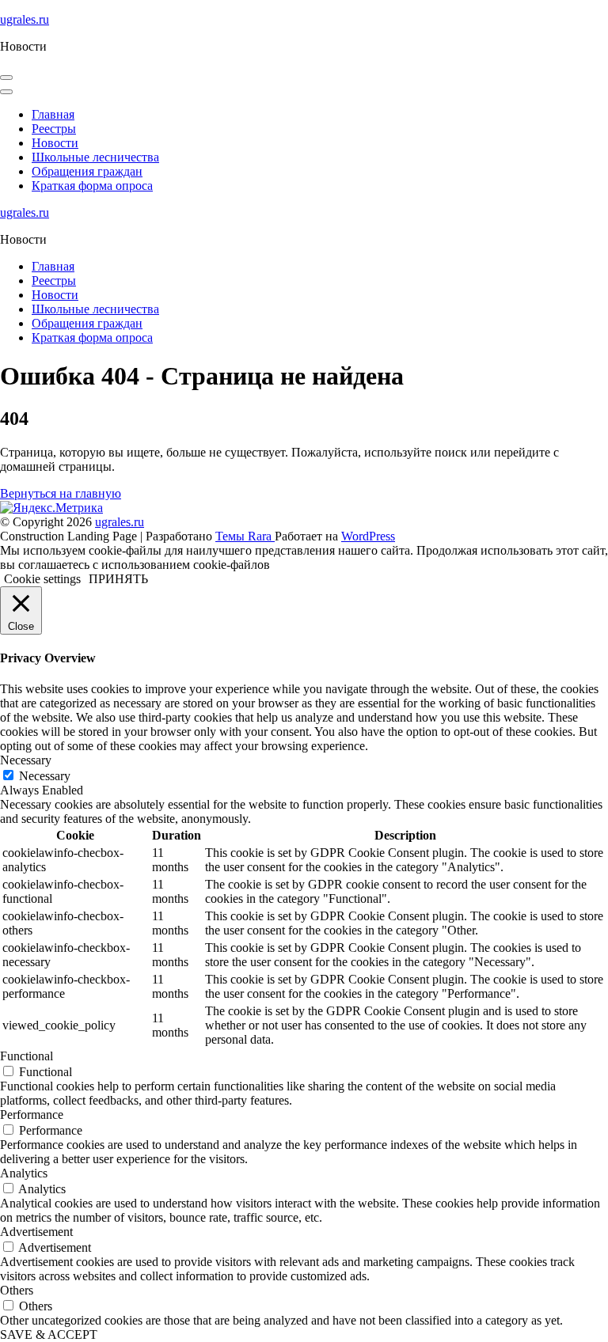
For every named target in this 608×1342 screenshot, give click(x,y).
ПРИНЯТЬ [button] (118, 579)
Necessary (44, 776)
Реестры (54, 128)
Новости (55, 143)
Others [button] (16, 1290)
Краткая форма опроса (92, 185)
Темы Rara (245, 536)
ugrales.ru (24, 19)
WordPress (368, 536)
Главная (53, 114)
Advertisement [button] (36, 1231)
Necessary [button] (25, 760)
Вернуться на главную (60, 493)
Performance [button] (31, 1114)
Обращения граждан (87, 171)
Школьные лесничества (95, 157)
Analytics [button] (24, 1173)
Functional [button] (26, 1056)
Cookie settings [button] (42, 579)
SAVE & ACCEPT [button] (48, 1334)
